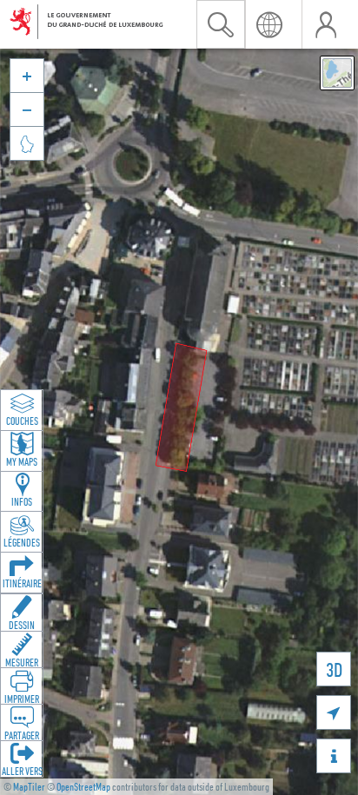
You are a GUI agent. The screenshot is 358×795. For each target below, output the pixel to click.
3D (334, 669)
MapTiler (29, 786)
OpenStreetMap (83, 786)
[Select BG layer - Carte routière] (337, 73)
